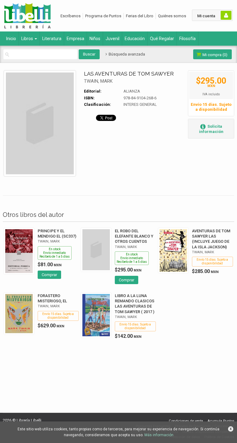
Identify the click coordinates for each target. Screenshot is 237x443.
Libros (27, 38)
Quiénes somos (172, 16)
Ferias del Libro (139, 16)
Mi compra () (214, 54)
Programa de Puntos (103, 16)
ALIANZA (131, 91)
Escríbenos (70, 16)
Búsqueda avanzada (126, 54)
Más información (158, 435)
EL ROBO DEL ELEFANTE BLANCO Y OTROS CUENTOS (134, 236)
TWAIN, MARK (98, 81)
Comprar (49, 274)
